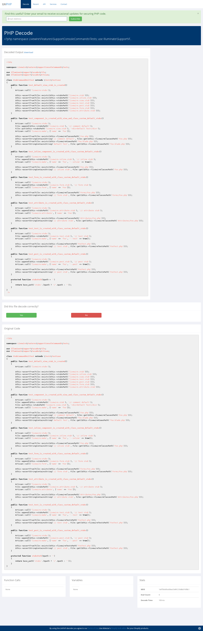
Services (53, 4)
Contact (64, 4)
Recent (36, 4)
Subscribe (75, 19)
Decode (26, 4)
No (86, 315)
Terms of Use (93, 628)
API (44, 4)
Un (7, 4)
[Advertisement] (177, 67)
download (28, 52)
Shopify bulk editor (119, 628)
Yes (21, 315)
